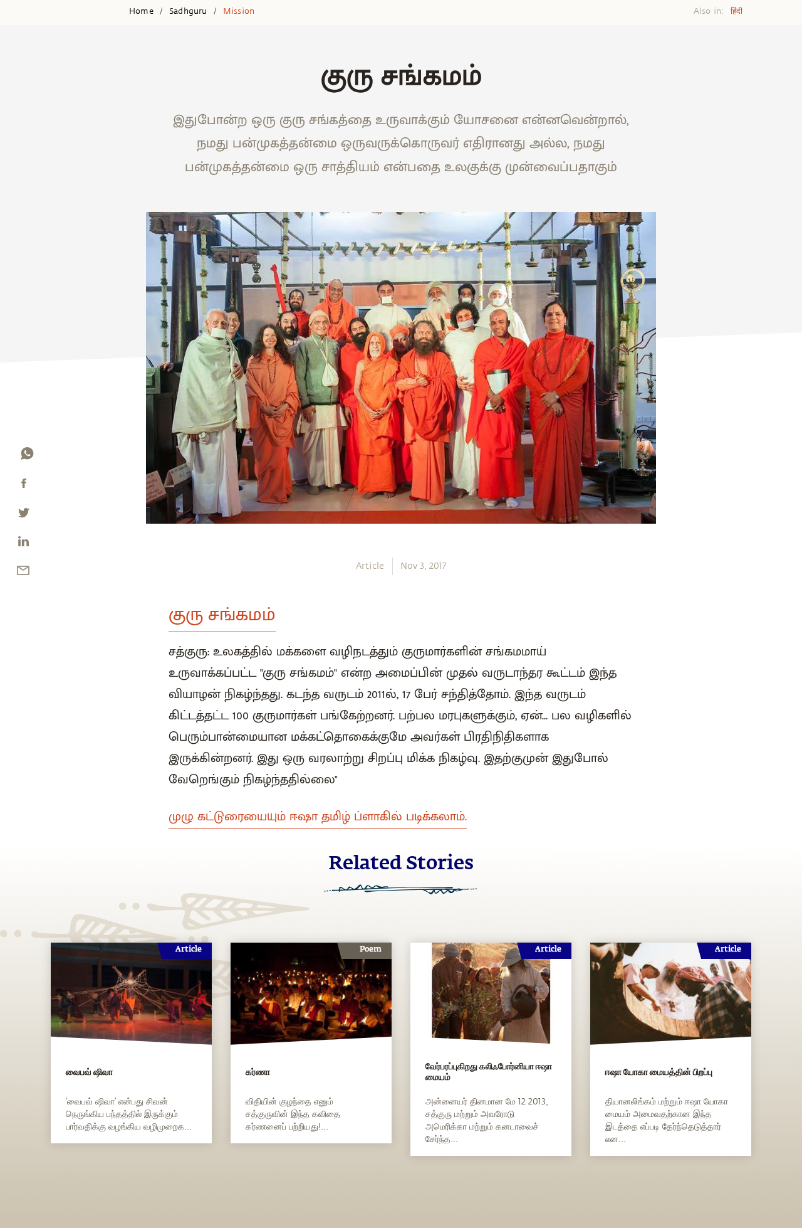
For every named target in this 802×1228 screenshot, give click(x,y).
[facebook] (23, 486)
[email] (23, 573)
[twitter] (23, 515)
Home (141, 11)
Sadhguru (188, 11)
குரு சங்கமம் (222, 614)
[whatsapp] (26, 456)
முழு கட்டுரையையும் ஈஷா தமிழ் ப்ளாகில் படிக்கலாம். (318, 816)
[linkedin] (23, 544)
